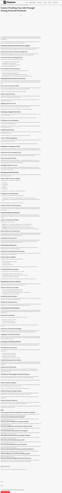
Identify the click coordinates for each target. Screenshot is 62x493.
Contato (49, 2)
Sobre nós (45, 2)
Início (26, 2)
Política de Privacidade (32, 2)
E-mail (2, 485)
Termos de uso (39, 2)
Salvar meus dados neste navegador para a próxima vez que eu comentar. (13, 489)
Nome (2, 481)
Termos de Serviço (55, 2)
